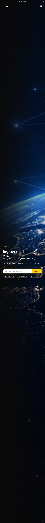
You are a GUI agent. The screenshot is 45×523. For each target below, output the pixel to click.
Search (36, 271)
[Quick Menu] (43, 521)
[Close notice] (43, 1)
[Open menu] (41, 6)
